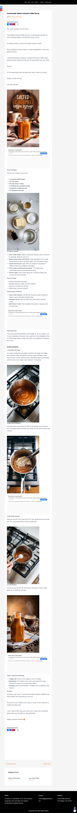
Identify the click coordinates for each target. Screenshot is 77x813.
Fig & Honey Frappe (34, 778)
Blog (33, 2)
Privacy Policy (48, 2)
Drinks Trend (10, 779)
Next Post (48, 764)
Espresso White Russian (14, 778)
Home (25, 2)
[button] (38, 2)
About (29, 2)
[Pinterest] (1, 10)
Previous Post (10, 764)
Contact (42, 2)
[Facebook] (9, 24)
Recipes (36, 2)
